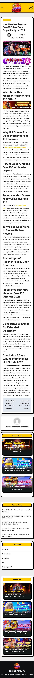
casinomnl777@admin (20, 35)
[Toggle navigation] (2, 8)
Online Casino (18, 442)
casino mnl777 (17, 670)
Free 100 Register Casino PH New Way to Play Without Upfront (16, 467)
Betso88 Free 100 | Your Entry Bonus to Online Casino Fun (16, 446)
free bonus (7, 20)
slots (3, 562)
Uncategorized (7, 567)
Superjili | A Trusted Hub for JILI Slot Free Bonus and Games (16, 650)
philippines (5, 558)
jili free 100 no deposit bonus (15, 147)
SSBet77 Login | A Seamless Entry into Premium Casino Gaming (16, 484)
